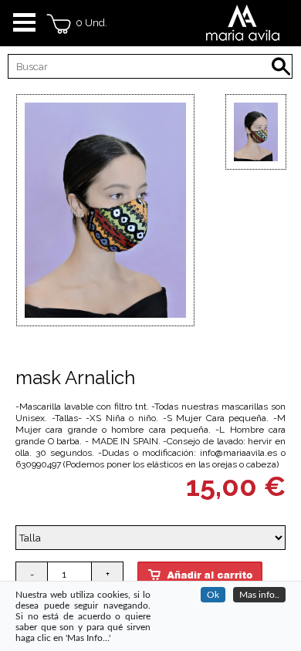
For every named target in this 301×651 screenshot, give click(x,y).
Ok (213, 594)
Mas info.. (259, 594)
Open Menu (24, 22)
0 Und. (89, 23)
